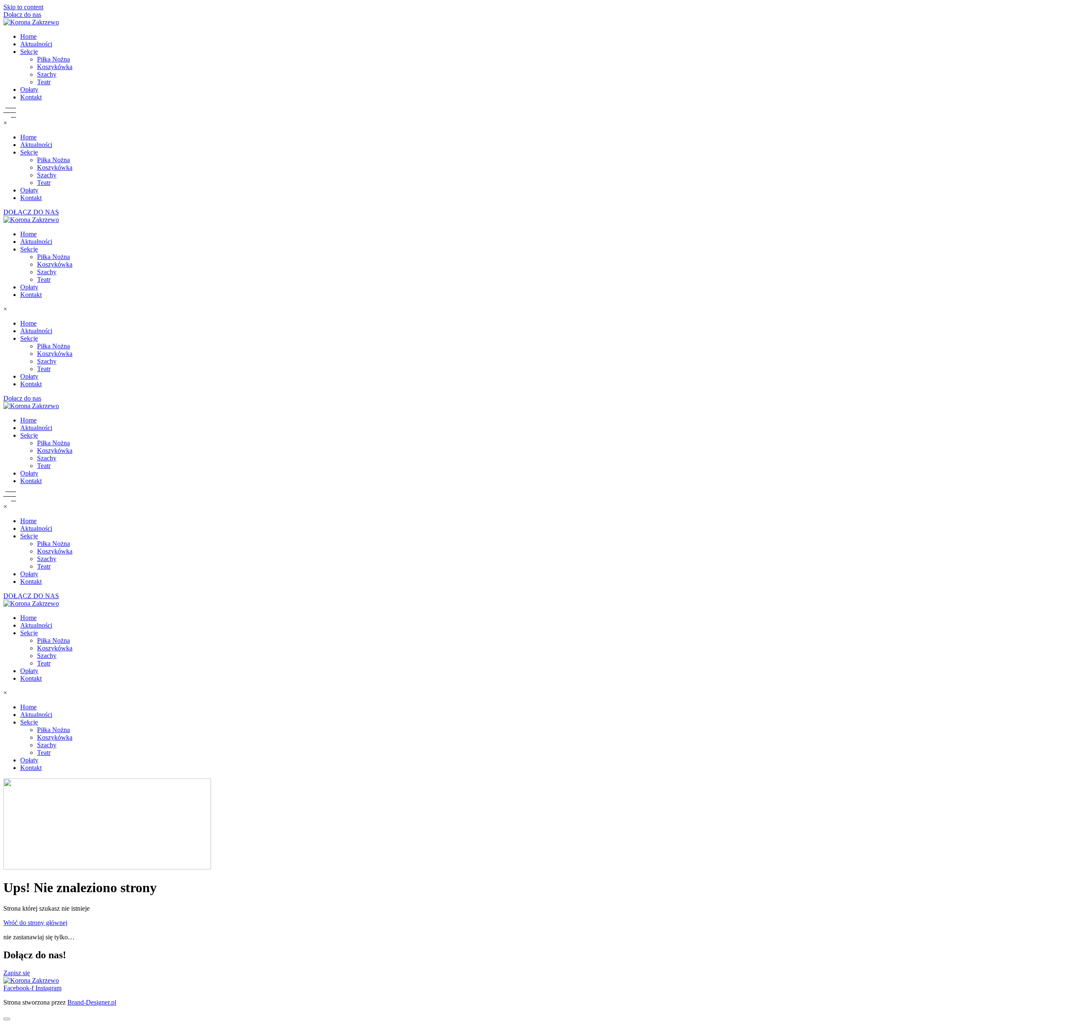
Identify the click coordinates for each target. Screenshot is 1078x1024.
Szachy (46, 74)
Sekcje (29, 51)
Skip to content (23, 7)
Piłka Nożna (53, 59)
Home (28, 36)
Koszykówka (54, 66)
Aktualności (36, 44)
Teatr (44, 82)
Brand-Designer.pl (91, 1002)
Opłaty (29, 89)
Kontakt (31, 97)
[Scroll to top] (6, 1019)
